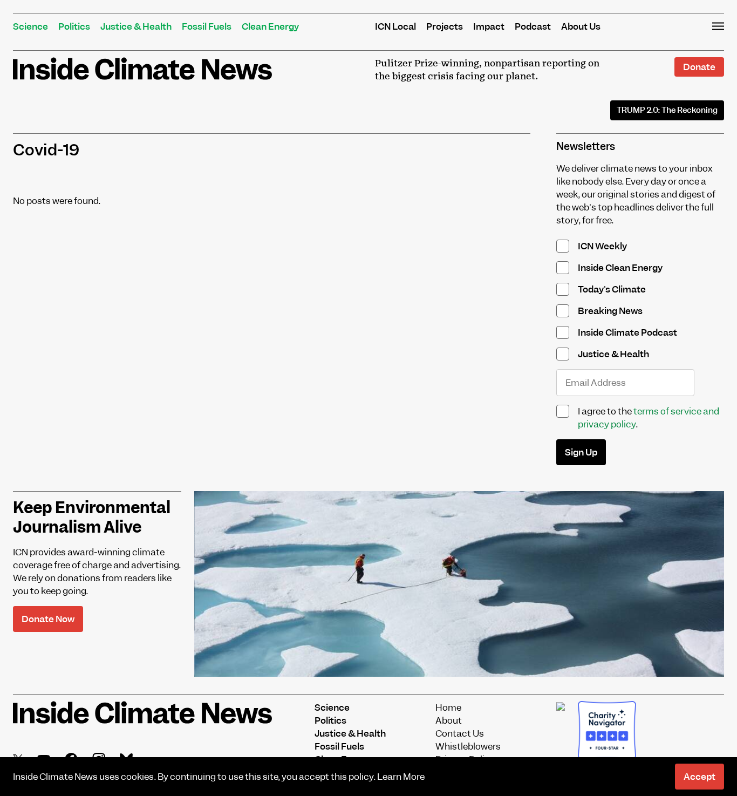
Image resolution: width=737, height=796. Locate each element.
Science (30, 26)
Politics (74, 26)
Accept (699, 777)
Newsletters (585, 146)
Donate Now (48, 619)
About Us (580, 26)
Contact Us (459, 733)
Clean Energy (270, 26)
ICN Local (395, 26)
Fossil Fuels (206, 26)
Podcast (533, 26)
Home (448, 707)
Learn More (401, 777)
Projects (444, 26)
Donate (699, 67)
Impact (488, 26)
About (448, 720)
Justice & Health (136, 26)
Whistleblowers (468, 746)
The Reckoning (667, 110)
